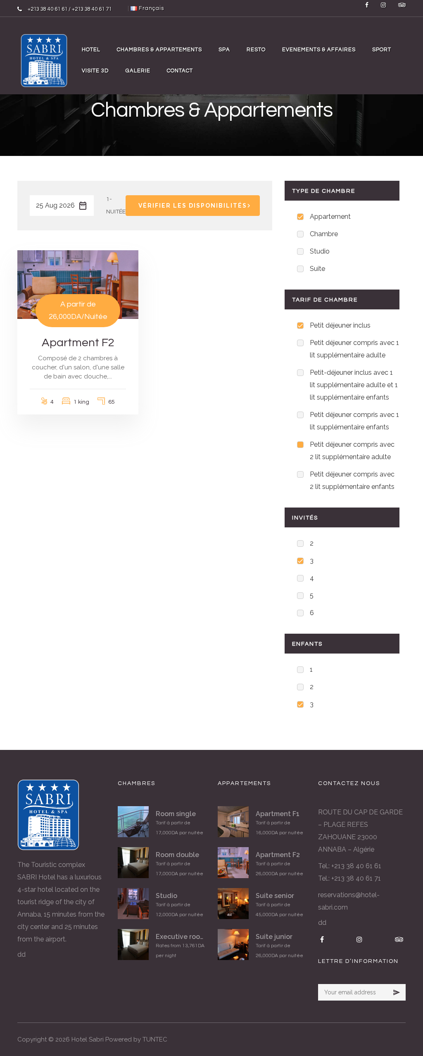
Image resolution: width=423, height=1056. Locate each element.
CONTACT (180, 71)
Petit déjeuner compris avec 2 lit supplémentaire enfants (352, 480)
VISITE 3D (95, 71)
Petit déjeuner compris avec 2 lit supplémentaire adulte (352, 451)
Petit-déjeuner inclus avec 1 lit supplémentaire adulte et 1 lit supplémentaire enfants (354, 385)
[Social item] (367, 8)
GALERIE (138, 71)
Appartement (330, 216)
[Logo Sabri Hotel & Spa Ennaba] (44, 60)
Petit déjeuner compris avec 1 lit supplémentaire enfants (354, 421)
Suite (317, 269)
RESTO (256, 50)
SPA (224, 50)
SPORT (381, 50)
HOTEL (91, 50)
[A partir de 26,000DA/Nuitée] (77, 284)
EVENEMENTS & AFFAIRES (319, 50)
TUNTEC (155, 1039)
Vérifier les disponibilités (192, 205)
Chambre (324, 234)
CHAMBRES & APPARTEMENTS (159, 50)
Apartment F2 (78, 343)
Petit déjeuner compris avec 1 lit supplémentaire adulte (354, 349)
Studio (320, 251)
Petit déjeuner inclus (340, 325)
